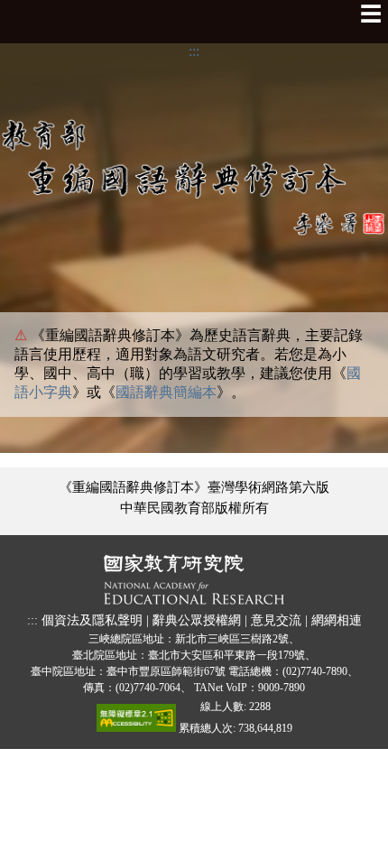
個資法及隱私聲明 (92, 620)
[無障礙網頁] (136, 722)
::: (194, 51)
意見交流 (276, 620)
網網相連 (336, 620)
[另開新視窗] (194, 581)
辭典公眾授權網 (196, 620)
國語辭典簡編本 (166, 392)
